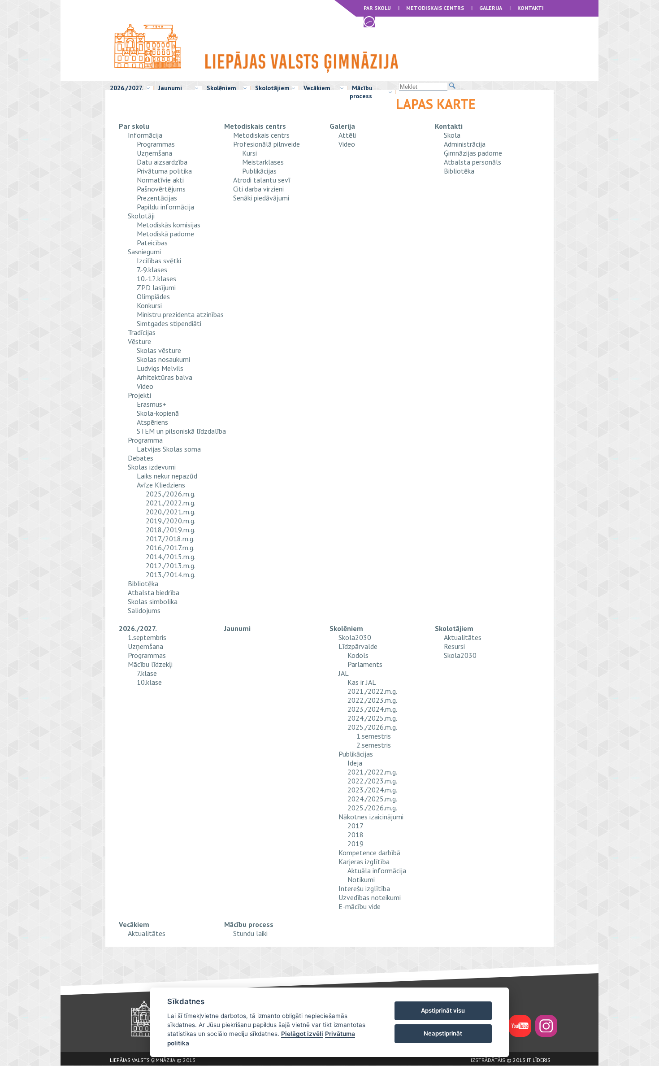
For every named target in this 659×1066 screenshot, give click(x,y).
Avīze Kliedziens (161, 484)
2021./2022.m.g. (170, 502)
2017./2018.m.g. (170, 538)
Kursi (249, 152)
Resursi (454, 646)
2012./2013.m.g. (170, 565)
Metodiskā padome (165, 233)
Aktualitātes (462, 637)
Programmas (156, 143)
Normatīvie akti (160, 179)
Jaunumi (170, 88)
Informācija (145, 135)
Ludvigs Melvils (160, 368)
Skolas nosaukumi (163, 359)
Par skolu (377, 7)
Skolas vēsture (159, 350)
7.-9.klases (152, 269)
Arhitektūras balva (164, 377)
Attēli (347, 135)
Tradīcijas (142, 332)
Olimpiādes (153, 296)
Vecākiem (316, 88)
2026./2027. (126, 88)
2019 (355, 843)
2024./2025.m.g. (372, 718)
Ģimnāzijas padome (473, 152)
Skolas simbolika (153, 601)
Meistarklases (263, 161)
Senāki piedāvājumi (261, 197)
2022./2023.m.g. (372, 700)
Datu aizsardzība (162, 161)
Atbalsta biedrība (153, 592)
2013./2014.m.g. (170, 574)
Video (145, 386)
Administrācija (465, 143)
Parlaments (364, 664)
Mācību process (361, 92)
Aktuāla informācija (376, 870)
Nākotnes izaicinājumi (370, 816)
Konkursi (149, 305)
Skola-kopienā (158, 413)
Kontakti (530, 7)
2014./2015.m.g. (170, 556)
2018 (355, 834)
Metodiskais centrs (435, 7)
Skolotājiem (272, 88)
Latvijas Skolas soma (169, 448)
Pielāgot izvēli (302, 1033)
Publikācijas (259, 170)
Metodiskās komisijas (168, 224)
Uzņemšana (154, 152)
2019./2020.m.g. (170, 520)
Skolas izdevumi (152, 466)
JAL (343, 673)
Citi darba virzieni (258, 188)
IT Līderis (539, 1060)
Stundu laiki (250, 933)
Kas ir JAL (361, 682)
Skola (452, 135)
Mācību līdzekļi (150, 664)
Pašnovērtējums (161, 188)
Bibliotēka (143, 583)
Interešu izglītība (364, 888)
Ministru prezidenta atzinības (180, 314)
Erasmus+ (151, 404)
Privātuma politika (164, 170)
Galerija (490, 7)
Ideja (354, 762)
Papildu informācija (165, 206)
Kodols (358, 655)
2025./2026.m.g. (170, 493)
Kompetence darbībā (369, 852)
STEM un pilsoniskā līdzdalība (181, 430)
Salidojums (144, 610)
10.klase (149, 682)
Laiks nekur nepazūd (167, 475)
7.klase (147, 673)
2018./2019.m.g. (170, 529)
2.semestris (373, 744)
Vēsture (139, 341)
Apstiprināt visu (443, 1010)
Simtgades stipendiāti (169, 323)
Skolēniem (221, 88)
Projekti (139, 395)
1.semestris (373, 735)
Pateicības (152, 242)
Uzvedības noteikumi (369, 897)
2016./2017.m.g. (170, 547)
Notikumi (361, 879)
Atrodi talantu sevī (261, 179)
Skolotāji (141, 215)
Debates (140, 457)
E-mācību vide (359, 906)
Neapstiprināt (443, 1033)
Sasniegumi (144, 251)
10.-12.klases (156, 278)
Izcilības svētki (159, 260)
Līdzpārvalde (357, 646)
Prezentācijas (157, 197)
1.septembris (147, 637)
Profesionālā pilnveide (266, 143)
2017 (355, 825)
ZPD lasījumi (156, 287)
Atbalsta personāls (472, 161)
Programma (145, 439)
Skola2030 (354, 637)
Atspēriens (152, 422)
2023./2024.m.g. (372, 709)
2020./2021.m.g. (170, 511)
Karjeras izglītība (364, 861)
